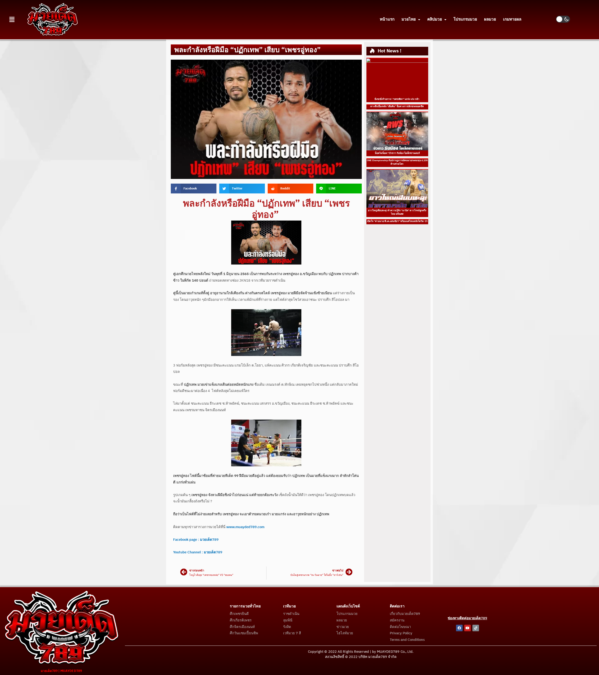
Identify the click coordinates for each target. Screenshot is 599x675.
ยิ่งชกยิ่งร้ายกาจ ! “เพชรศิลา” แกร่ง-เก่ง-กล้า (397, 99)
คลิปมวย (434, 19)
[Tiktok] (475, 628)
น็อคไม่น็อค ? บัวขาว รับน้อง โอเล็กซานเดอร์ (397, 153)
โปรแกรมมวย (465, 19)
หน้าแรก (387, 19)
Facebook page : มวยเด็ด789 (196, 540)
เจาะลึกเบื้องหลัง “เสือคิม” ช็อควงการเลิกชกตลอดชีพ (397, 106)
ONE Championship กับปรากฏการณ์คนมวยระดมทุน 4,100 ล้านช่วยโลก (397, 162)
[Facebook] (459, 628)
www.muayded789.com (245, 527)
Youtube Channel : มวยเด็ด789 (197, 552)
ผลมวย (490, 19)
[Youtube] (467, 628)
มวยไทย (409, 19)
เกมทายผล (512, 19)
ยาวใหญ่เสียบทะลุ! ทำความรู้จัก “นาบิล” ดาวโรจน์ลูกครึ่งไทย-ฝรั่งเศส (397, 212)
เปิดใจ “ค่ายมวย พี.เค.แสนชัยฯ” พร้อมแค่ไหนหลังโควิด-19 (397, 221)
